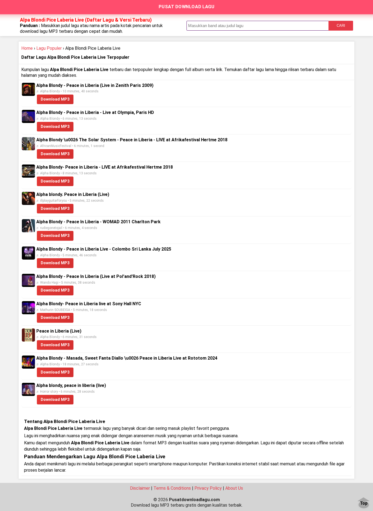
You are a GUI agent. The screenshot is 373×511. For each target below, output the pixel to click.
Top (364, 503)
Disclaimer (140, 488)
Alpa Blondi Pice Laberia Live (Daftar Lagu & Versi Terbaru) (86, 20)
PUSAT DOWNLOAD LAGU (187, 6)
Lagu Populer (49, 48)
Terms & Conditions (172, 488)
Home (27, 48)
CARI (341, 26)
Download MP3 (55, 99)
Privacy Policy (208, 488)
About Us (234, 488)
